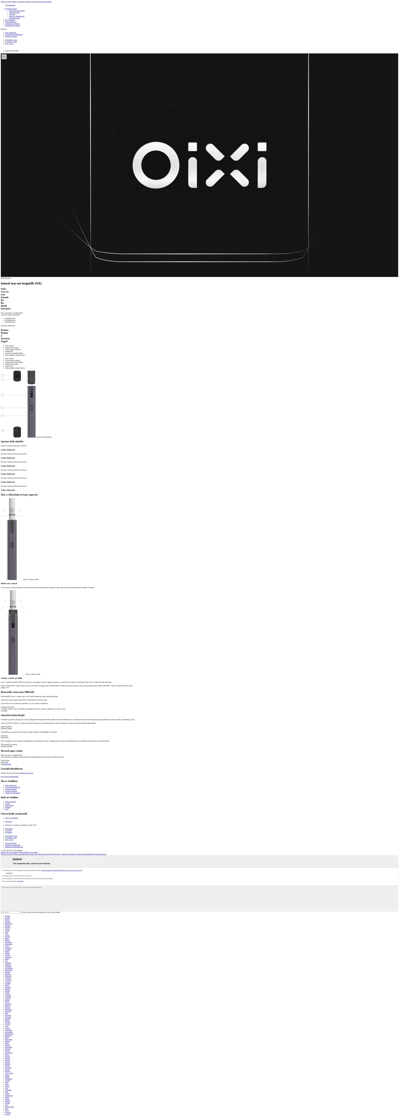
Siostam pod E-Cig (7, 854)
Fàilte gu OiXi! (6, 2)
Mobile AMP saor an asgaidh (28, 852)
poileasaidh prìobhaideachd (14, 847)
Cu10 (7, 809)
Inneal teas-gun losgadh (17, 11)
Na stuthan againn (11, 9)
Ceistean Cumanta (11, 36)
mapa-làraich (13, 852)
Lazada (7, 804)
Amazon (8, 807)
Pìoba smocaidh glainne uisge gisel (25, 854)
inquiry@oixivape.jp (26, 773)
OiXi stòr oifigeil (10, 802)
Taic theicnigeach (10, 789)
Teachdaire (8, 822)
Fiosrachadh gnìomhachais (13, 34)
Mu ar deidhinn (10, 20)
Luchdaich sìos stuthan (12, 25)
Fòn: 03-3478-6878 (11, 818)
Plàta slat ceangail (43, 854)
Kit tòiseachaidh (14, 18)
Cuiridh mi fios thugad (12, 24)
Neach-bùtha (9, 805)
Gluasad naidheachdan (12, 787)
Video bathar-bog (10, 22)
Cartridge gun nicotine (68, 854)
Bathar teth (4, 852)
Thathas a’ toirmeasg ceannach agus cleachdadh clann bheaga (31, 2)
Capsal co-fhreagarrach (16, 16)
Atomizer (12, 14)
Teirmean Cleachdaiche (12, 793)
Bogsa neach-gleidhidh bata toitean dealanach (91, 854)
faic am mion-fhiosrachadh (9, 777)
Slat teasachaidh (14, 12)
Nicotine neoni (55, 854)
